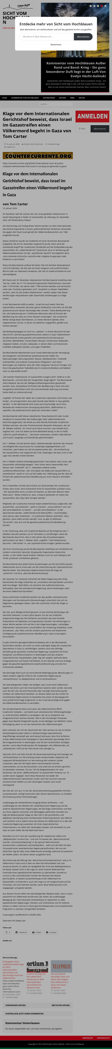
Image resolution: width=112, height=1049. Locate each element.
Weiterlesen (56, 44)
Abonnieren (83, 36)
